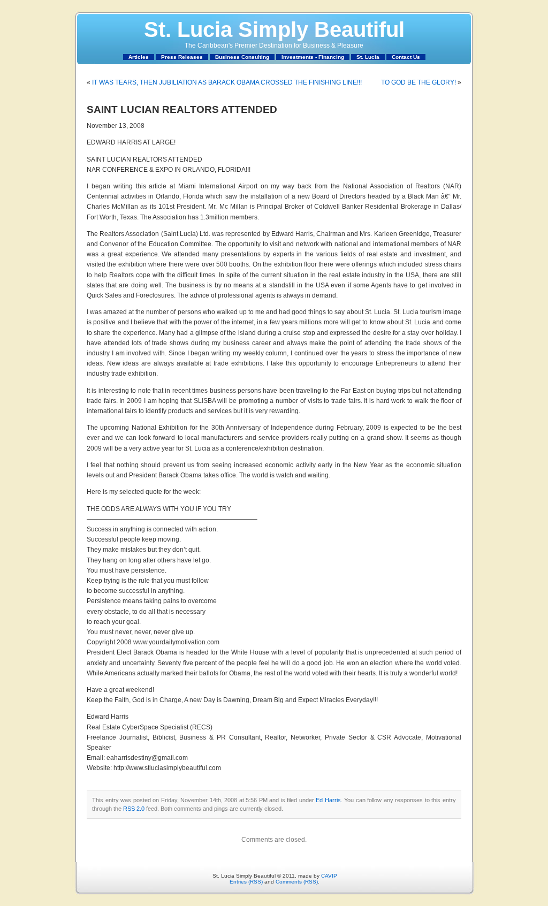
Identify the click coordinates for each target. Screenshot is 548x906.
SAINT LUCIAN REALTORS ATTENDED (182, 109)
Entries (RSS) (246, 882)
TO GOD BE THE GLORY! (418, 82)
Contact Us (406, 57)
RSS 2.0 (133, 808)
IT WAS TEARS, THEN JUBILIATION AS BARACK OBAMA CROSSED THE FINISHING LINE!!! (227, 82)
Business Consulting (242, 57)
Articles (138, 57)
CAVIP (329, 876)
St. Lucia (367, 57)
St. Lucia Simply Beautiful (274, 29)
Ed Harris (328, 800)
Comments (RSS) (297, 882)
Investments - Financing (312, 57)
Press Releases (182, 57)
